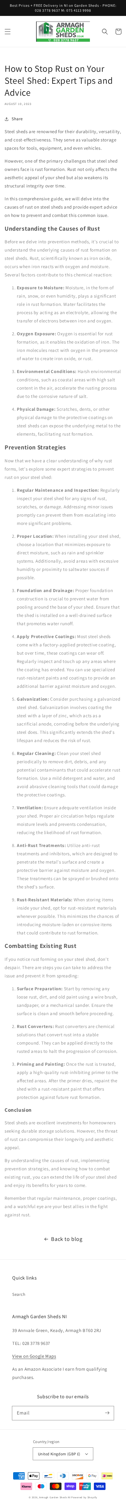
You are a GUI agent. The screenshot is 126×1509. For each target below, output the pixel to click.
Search (19, 1294)
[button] (7, 31)
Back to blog (66, 1238)
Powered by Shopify (84, 1497)
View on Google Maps (34, 1356)
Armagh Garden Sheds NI (54, 1497)
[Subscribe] (107, 1413)
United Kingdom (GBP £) (59, 1454)
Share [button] (17, 118)
